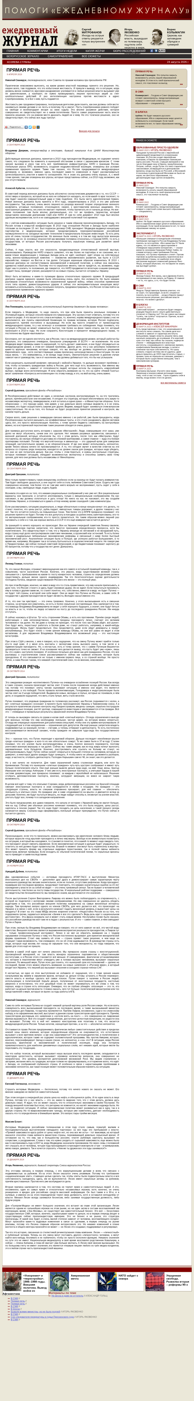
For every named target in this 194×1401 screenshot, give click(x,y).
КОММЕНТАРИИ (37, 50)
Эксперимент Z (146, 233)
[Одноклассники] (34, 127)
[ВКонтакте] (26, 127)
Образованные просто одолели (157, 147)
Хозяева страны (19, 62)
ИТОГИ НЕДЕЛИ (67, 50)
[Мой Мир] (38, 127)
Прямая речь (144, 183)
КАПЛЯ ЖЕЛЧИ (95, 50)
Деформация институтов (152, 324)
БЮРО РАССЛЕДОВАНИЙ (129, 50)
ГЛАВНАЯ (13, 50)
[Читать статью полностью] (159, 84)
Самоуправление (60, 56)
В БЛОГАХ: (141, 112)
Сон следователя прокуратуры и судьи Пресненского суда (42, 1317)
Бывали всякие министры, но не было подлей (35, 1311)
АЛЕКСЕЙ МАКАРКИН (165, 326)
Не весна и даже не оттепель (67, 1295)
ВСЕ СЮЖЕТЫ (91, 56)
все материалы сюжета (173, 382)
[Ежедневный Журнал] (30, 45)
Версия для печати (89, 131)
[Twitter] (30, 127)
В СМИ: (139, 91)
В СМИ (140, 199)
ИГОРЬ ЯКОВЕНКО (161, 150)
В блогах (142, 216)
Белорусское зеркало (23, 56)
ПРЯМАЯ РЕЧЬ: (144, 71)
